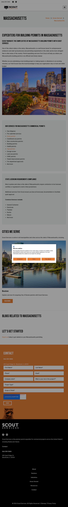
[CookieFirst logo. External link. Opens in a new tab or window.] (14, 246)
